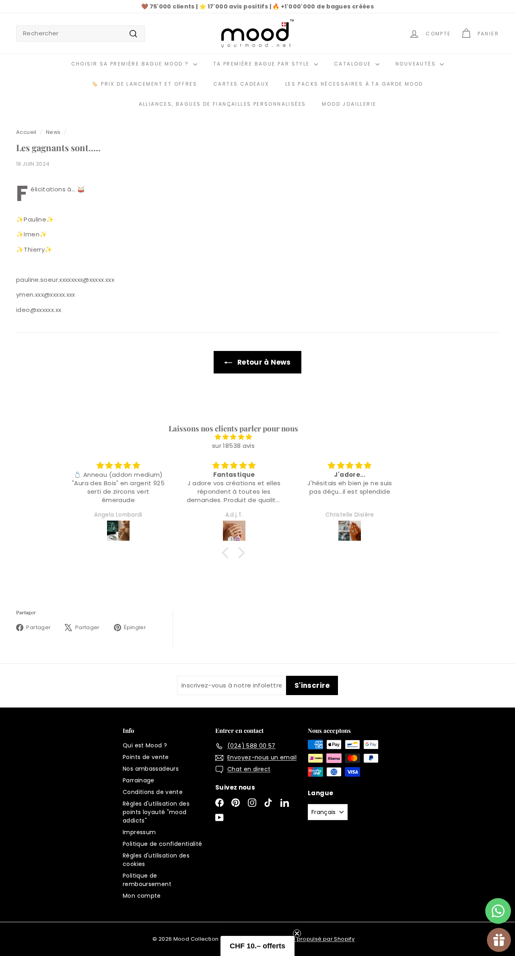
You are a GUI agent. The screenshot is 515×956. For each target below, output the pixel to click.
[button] (227, 552)
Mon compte (142, 896)
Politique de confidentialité (162, 844)
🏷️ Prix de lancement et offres (144, 83)
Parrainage (138, 780)
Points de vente (146, 757)
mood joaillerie (349, 104)
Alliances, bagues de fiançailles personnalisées (222, 104)
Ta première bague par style (262, 63)
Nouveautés (417, 63)
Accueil (26, 132)
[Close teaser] (297, 933)
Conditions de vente (153, 792)
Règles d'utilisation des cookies (156, 859)
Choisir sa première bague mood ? (131, 63)
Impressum (139, 832)
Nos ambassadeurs (151, 769)
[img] (233, 437)
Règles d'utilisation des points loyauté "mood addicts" (156, 812)
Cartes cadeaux (241, 83)
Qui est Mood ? (145, 745)
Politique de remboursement (147, 880)
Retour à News (264, 362)
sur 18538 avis (233, 445)
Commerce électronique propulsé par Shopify (290, 939)
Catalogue (353, 63)
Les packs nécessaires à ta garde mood (354, 83)
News (53, 132)
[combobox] (80, 33)
